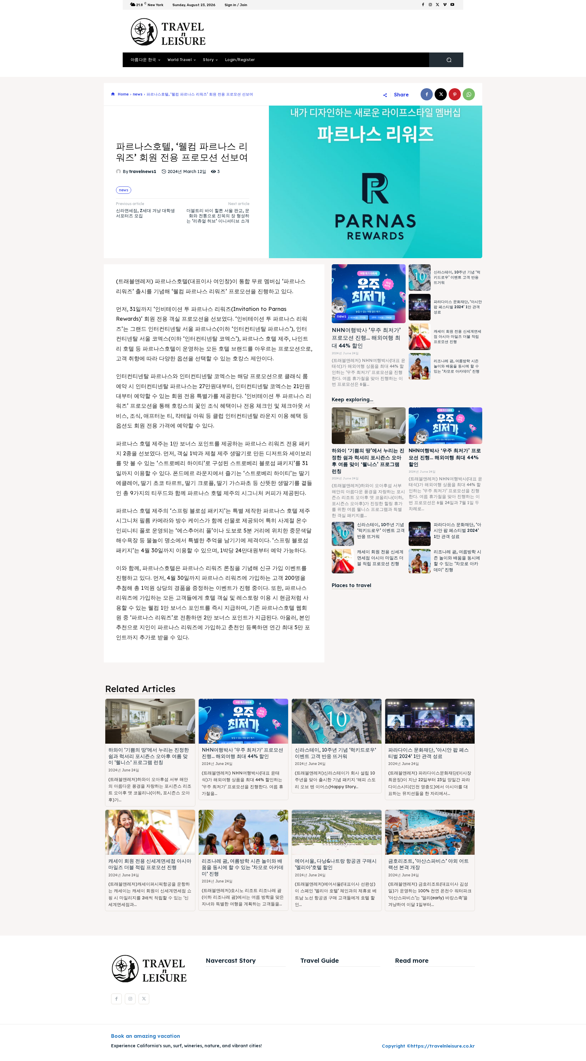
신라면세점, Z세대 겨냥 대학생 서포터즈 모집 (145, 213)
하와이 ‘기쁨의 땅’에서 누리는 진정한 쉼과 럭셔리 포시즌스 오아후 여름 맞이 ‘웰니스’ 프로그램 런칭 (368, 460)
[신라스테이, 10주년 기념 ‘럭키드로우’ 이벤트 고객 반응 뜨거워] (420, 277)
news (138, 94)
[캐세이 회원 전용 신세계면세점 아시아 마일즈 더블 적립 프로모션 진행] (420, 336)
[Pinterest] (455, 94)
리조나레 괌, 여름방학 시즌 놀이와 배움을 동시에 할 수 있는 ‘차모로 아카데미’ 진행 (456, 366)
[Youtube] (452, 5)
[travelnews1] (119, 171)
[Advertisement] (343, 31)
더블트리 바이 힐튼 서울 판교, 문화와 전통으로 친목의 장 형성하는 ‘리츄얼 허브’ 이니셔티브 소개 (217, 216)
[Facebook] (423, 5)
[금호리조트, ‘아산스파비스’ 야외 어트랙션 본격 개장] (430, 832)
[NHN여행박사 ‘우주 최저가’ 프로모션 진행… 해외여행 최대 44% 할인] (368, 293)
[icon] (113, 94)
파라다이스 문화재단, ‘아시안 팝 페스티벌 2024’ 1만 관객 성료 (458, 306)
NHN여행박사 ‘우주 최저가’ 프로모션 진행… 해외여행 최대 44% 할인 (366, 338)
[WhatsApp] (469, 94)
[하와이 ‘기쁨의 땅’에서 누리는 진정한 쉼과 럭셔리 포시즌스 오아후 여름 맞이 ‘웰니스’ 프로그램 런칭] (368, 425)
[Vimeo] (445, 5)
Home (123, 94)
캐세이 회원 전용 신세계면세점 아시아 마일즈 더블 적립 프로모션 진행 (457, 336)
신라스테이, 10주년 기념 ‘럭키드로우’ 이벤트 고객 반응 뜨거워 (457, 277)
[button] (449, 60)
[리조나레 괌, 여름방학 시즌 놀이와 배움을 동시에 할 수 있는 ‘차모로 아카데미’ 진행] (420, 366)
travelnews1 (142, 171)
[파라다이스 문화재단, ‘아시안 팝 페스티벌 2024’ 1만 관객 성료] (420, 307)
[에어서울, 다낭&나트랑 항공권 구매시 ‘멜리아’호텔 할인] (337, 832)
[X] (437, 5)
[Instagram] (430, 5)
